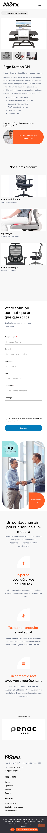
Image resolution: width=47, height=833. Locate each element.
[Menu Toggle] (39, 4)
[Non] (41, 825)
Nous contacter (11, 811)
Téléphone (9, 385)
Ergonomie (9, 786)
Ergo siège (6, 233)
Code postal (10, 361)
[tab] (6, 56)
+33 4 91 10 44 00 (15, 767)
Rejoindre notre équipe (14, 807)
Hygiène (8, 789)
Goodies (8, 793)
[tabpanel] (23, 35)
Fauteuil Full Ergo (9, 267)
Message (8, 398)
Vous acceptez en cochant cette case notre (25, 420)
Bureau (7, 782)
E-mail (8, 373)
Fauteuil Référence (10, 199)
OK (12, 829)
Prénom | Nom (11, 337)
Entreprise (9, 349)
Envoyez (23, 428)
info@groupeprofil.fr (13, 771)
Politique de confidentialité (27, 829)
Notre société (10, 803)
